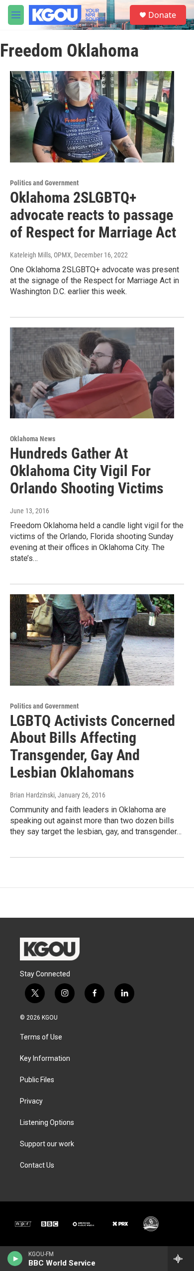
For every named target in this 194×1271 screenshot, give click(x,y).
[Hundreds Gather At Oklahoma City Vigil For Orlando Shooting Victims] (92, 373)
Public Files (37, 1080)
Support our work (47, 1144)
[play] (15, 1259)
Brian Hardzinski (32, 795)
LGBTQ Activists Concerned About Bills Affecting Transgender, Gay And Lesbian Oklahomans (92, 746)
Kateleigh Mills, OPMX (40, 255)
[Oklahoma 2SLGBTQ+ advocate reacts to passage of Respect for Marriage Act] (92, 116)
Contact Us (37, 1165)
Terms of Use (41, 1037)
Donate (162, 14)
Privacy (31, 1101)
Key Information (45, 1058)
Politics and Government (44, 183)
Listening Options (47, 1122)
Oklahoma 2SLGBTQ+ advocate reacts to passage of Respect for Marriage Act (93, 215)
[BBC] (49, 1223)
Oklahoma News (32, 439)
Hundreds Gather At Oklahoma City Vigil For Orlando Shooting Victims (87, 471)
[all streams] (181, 1258)
